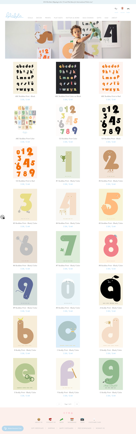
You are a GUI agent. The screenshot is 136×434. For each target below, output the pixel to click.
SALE (106, 18)
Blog (62, 422)
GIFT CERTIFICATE (37, 428)
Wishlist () (100, 428)
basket (128, 12)
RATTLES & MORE (72, 18)
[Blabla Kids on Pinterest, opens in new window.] (69, 413)
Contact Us (51, 422)
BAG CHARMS (88, 18)
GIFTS (99, 18)
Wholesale (72, 422)
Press (82, 422)
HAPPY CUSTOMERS (66, 428)
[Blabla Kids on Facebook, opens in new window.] (66, 413)
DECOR (39, 18)
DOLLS (30, 18)
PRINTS (48, 18)
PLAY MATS (58, 18)
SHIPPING (51, 428)
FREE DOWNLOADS (84, 428)
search (116, 12)
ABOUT (114, 18)
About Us (38, 422)
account (123, 12)
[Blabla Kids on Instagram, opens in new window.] (64, 413)
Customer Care (95, 422)
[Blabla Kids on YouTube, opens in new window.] (72, 413)
